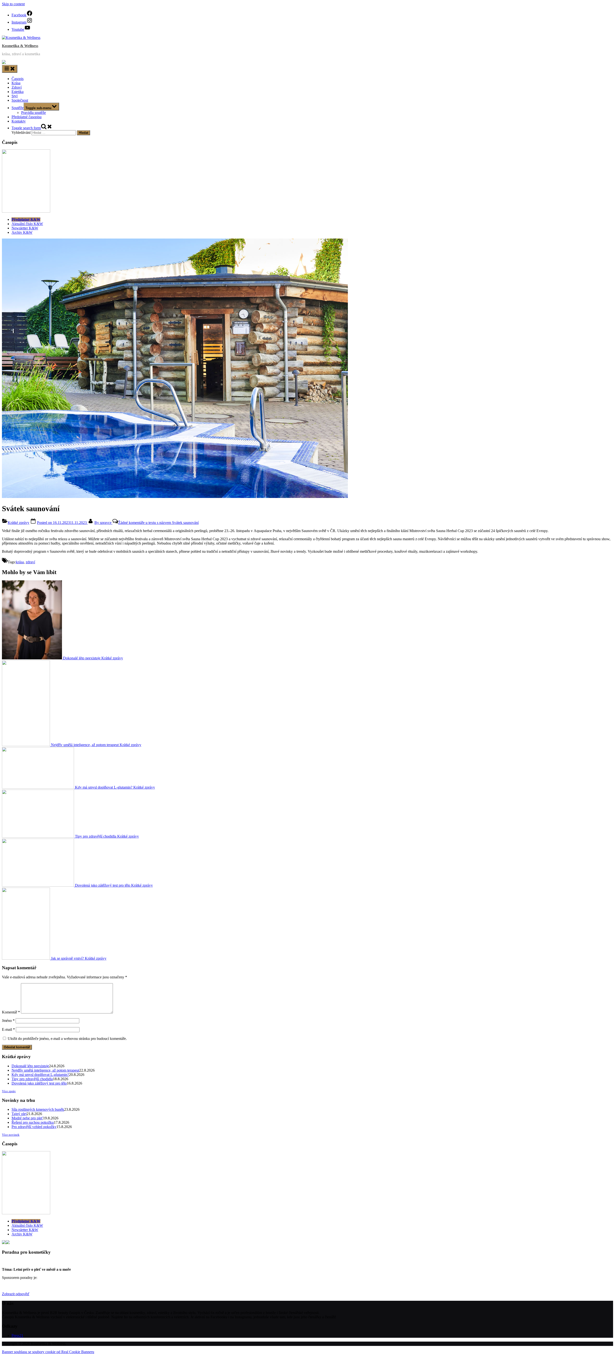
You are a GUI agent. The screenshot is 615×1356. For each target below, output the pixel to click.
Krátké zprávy (18, 523)
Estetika (18, 92)
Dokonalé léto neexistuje (30, 1066)
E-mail (8, 1029)
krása (20, 562)
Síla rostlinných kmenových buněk (38, 1109)
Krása (16, 83)
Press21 (17, 1335)
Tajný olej (19, 1114)
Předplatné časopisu (27, 117)
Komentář (11, 1012)
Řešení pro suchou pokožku (33, 1122)
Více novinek (10, 1134)
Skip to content (13, 4)
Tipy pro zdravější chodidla (32, 1079)
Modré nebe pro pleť (27, 1118)
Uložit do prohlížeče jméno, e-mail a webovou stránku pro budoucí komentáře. (67, 1039)
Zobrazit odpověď (15, 1294)
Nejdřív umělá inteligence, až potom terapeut (45, 1070)
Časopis (18, 79)
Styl (15, 96)
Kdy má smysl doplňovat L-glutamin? (40, 1075)
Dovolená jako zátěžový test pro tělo (39, 1083)
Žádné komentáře (158, 523)
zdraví (30, 562)
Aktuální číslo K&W (27, 224)
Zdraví (17, 87)
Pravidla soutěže (33, 112)
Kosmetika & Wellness (20, 46)
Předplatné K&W (26, 219)
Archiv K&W (22, 232)
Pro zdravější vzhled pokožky (34, 1127)
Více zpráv (9, 1091)
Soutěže (18, 108)
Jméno (8, 1021)
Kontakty (19, 121)
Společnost (20, 100)
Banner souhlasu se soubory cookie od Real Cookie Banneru (48, 1352)
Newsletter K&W (25, 228)
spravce (103, 523)
